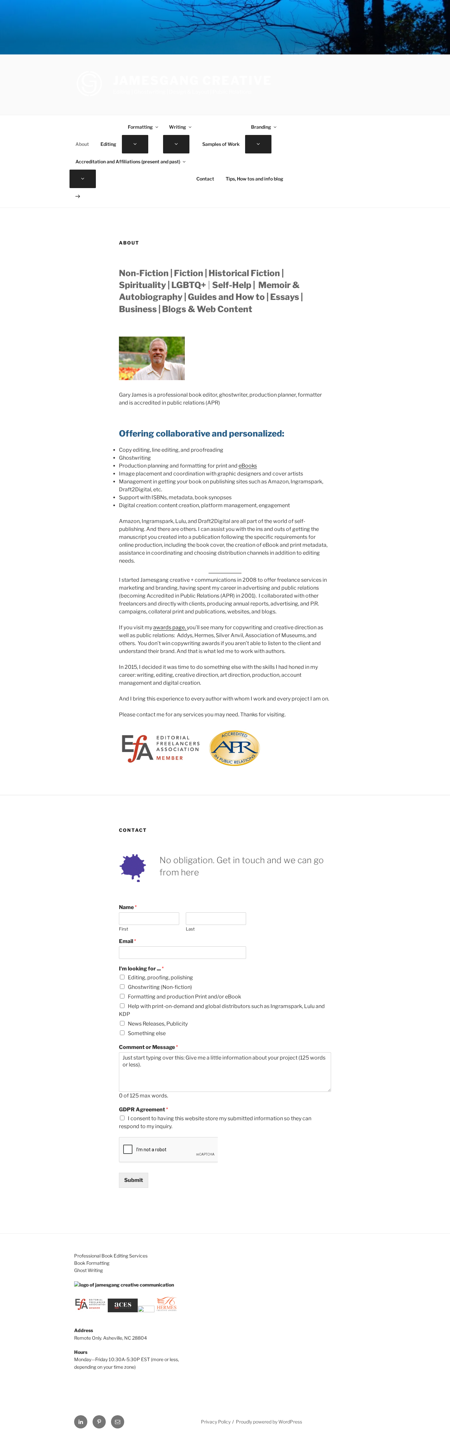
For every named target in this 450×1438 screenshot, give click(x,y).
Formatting (140, 127)
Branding (261, 127)
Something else (147, 1033)
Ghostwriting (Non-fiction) (160, 987)
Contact (205, 178)
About (82, 144)
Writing (177, 127)
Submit (133, 1180)
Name (128, 907)
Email (127, 941)
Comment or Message (148, 1047)
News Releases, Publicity (158, 1024)
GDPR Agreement (143, 1109)
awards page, (170, 627)
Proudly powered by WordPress (269, 1421)
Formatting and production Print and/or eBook (184, 997)
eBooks (248, 466)
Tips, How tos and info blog (254, 178)
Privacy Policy (216, 1421)
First (123, 928)
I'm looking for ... (141, 968)
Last (190, 928)
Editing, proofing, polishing (160, 977)
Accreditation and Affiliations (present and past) (127, 161)
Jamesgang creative (192, 80)
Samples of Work (220, 144)
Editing (108, 144)
